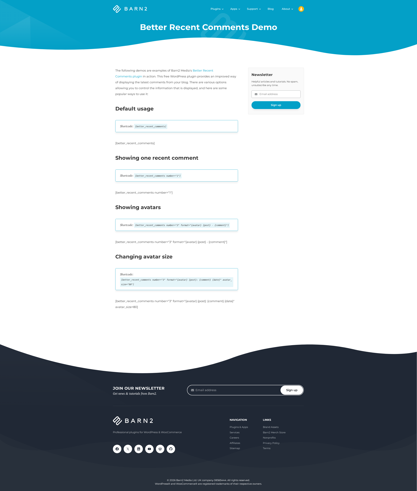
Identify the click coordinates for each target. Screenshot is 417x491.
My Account (301, 9)
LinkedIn (138, 449)
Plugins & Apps (239, 427)
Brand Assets (271, 427)
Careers (234, 437)
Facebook (117, 449)
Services (234, 432)
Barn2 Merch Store (274, 432)
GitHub (171, 449)
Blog (271, 8)
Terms (266, 448)
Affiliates (235, 443)
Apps (233, 8)
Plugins (216, 8)
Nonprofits (269, 437)
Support (252, 8)
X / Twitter (128, 449)
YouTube (149, 449)
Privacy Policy (271, 443)
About (286, 8)
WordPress (160, 449)
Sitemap (235, 448)
